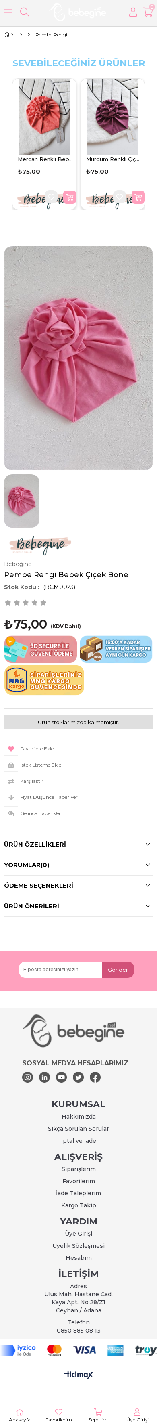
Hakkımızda (79, 1116)
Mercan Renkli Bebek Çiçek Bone (45, 159)
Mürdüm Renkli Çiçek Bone (113, 159)
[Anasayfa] (12, 35)
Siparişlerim (79, 1169)
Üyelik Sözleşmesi (78, 1245)
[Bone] (21, 35)
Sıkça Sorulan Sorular (78, 1128)
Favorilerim (78, 1181)
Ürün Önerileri (31, 906)
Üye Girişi (78, 1233)
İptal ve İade (78, 1140)
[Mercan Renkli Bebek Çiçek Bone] (44, 117)
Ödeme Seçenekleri (38, 885)
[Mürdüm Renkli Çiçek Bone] (113, 117)
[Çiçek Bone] (29, 35)
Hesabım (79, 1258)
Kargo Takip (78, 1205)
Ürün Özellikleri (35, 844)
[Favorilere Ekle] (51, 196)
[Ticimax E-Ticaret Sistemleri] (78, 1375)
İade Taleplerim (78, 1193)
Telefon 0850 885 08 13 (79, 1326)
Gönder (118, 969)
